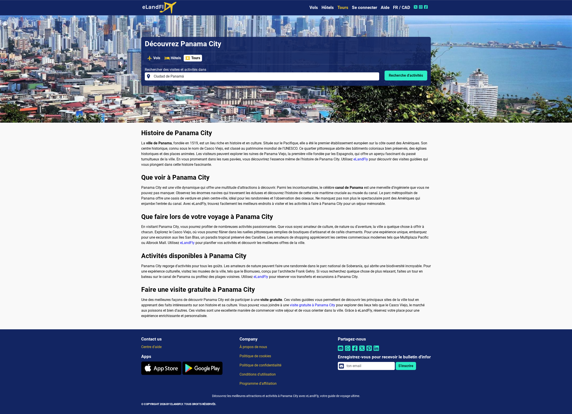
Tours (342, 7)
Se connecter (364, 7)
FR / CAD (401, 7)
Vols (313, 7)
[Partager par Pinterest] (369, 351)
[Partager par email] (340, 351)
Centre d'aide (151, 347)
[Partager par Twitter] (362, 351)
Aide (385, 7)
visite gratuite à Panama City (312, 305)
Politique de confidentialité (260, 365)
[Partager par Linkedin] (376, 351)
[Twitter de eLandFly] (416, 7)
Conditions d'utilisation (258, 374)
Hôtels (328, 7)
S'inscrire (405, 366)
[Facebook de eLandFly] (426, 7)
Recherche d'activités (406, 75)
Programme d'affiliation (258, 383)
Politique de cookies (255, 356)
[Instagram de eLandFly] (421, 7)
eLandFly (360, 159)
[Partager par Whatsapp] (347, 351)
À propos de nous (253, 347)
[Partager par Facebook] (355, 351)
